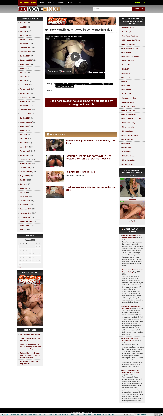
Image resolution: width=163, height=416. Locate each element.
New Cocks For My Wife (130, 57)
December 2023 (25, 48)
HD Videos (92, 84)
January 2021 (24, 105)
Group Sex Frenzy (128, 123)
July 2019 (23, 180)
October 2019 (25, 168)
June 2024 (23, 23)
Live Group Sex (127, 32)
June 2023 (23, 72)
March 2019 (24, 196)
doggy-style (77, 84)
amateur (58, 84)
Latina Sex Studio (128, 61)
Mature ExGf (126, 77)
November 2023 (25, 52)
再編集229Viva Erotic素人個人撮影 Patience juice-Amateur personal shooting (30, 347)
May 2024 (23, 27)
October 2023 (25, 56)
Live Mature (126, 90)
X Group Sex (126, 152)
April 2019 (23, 192)
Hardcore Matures (128, 94)
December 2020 (25, 110)
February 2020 (25, 151)
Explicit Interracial (128, 110)
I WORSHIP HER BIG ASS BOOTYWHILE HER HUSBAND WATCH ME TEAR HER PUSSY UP (88, 157)
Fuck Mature (126, 52)
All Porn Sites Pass (129, 114)
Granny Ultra (126, 65)
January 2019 (24, 205)
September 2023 (26, 60)
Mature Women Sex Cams (131, 119)
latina (106, 84)
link (161, 386)
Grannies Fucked (128, 102)
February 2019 (25, 201)
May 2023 (23, 77)
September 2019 (26, 172)
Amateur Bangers (128, 44)
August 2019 (24, 176)
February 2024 (25, 39)
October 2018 (25, 217)
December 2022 (25, 97)
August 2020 (24, 126)
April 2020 (23, 143)
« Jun (20, 267)
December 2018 (25, 209)
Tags (79, 2)
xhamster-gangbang (67, 86)
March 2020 (24, 147)
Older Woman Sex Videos (131, 40)
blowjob (69, 84)
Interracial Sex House (130, 48)
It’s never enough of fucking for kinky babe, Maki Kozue (90, 141)
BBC (64, 84)
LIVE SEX (140, 2)
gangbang (84, 84)
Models (70, 2)
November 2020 (25, 114)
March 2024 (24, 35)
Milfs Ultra (126, 143)
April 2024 (23, 31)
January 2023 (24, 93)
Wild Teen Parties (128, 106)
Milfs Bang (126, 73)
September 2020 (26, 122)
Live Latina (126, 86)
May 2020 (23, 139)
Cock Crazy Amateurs (130, 36)
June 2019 (23, 184)
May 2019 (23, 188)
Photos (51, 2)
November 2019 (25, 163)
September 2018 (26, 221)
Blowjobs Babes (127, 131)
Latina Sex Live (127, 164)
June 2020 (23, 134)
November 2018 (25, 213)
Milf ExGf (125, 69)
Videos (60, 2)
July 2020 (23, 130)
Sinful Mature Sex (128, 160)
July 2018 (23, 229)
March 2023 (24, 85)
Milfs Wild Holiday (128, 156)
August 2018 (24, 225)
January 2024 (24, 44)
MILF (110, 84)
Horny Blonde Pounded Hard (80, 172)
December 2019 (25, 159)
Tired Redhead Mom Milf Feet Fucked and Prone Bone (90, 188)
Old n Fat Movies (128, 28)
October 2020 (25, 118)
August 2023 (24, 64)
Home (42, 2)
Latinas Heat (126, 148)
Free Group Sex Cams (130, 135)
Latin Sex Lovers (128, 139)
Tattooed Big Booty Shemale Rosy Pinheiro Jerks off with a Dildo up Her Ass (30, 355)
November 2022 (25, 101)
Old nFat (125, 81)
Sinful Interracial (128, 127)
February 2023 (25, 89)
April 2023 (23, 81)
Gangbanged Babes (129, 98)
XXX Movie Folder (28, 3)
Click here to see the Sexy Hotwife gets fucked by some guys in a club (81, 102)
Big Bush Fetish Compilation (30, 334)
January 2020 (24, 155)
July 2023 (23, 68)
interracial (100, 84)
